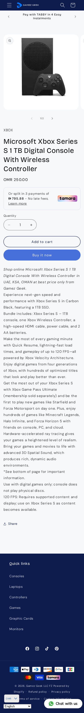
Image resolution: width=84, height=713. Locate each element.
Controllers (18, 597)
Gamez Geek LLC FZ (39, 685)
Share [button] (13, 524)
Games (15, 608)
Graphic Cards (21, 618)
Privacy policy (60, 691)
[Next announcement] (75, 16)
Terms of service (28, 698)
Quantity (10, 216)
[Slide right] (52, 118)
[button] (9, 5)
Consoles (16, 576)
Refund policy (37, 691)
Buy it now (42, 255)
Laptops (16, 586)
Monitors (16, 629)
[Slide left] (32, 118)
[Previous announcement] (9, 16)
